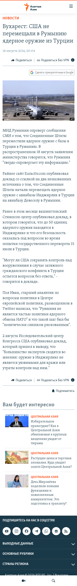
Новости (11, 18)
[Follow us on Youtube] (7, 531)
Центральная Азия (44, 416)
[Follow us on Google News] (56, 531)
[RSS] (66, 531)
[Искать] (53, 580)
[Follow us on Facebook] (26, 531)
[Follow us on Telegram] (36, 531)
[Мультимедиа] (23, 580)
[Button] (21, 60)
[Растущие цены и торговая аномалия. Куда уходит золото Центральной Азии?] (16, 457)
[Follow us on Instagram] (16, 531)
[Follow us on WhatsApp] (46, 531)
